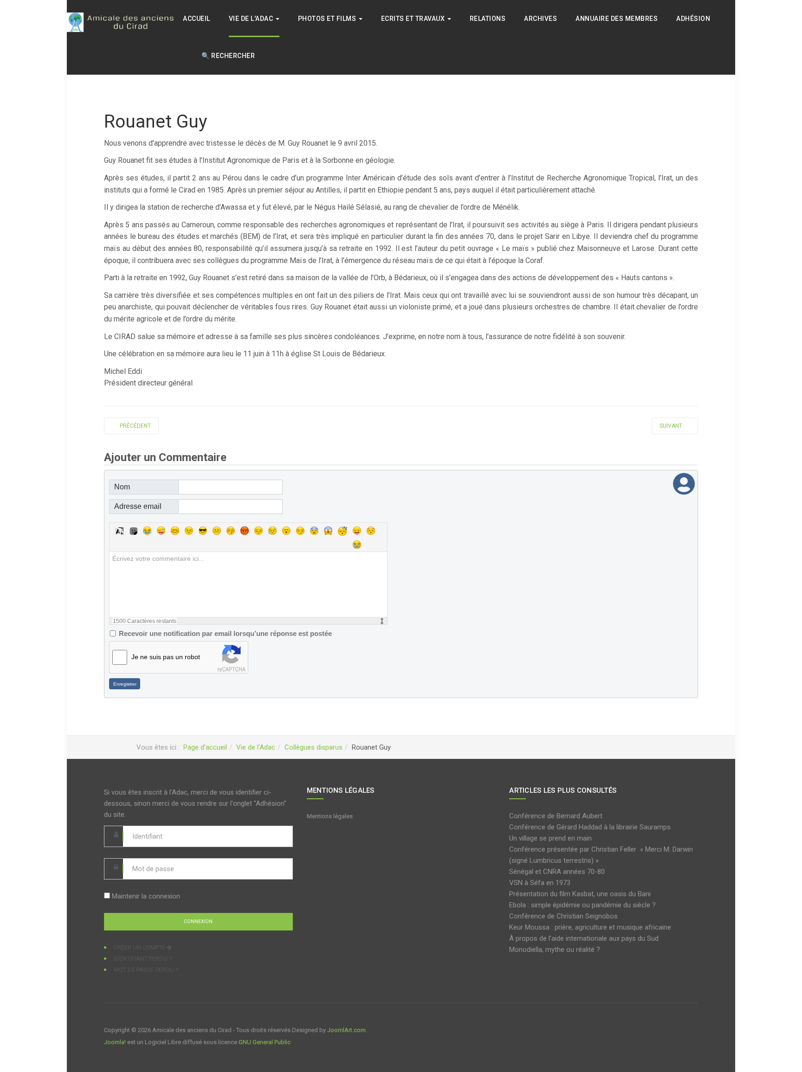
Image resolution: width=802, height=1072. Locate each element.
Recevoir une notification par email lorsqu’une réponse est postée (225, 633)
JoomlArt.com (346, 1030)
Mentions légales (330, 816)
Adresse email (138, 506)
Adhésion (693, 18)
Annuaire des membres (617, 18)
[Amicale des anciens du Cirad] (125, 22)
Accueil (196, 18)
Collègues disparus (314, 747)
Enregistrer (124, 684)
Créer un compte (140, 947)
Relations (488, 18)
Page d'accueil (205, 747)
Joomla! (115, 1042)
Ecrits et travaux (413, 18)
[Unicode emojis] (133, 530)
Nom (122, 487)
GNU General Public (265, 1042)
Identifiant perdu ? (143, 958)
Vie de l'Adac (252, 18)
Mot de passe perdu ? (146, 969)
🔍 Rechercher (228, 55)
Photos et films (328, 18)
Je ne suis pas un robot (165, 657)
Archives (540, 18)
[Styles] (119, 530)
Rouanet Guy (155, 121)
